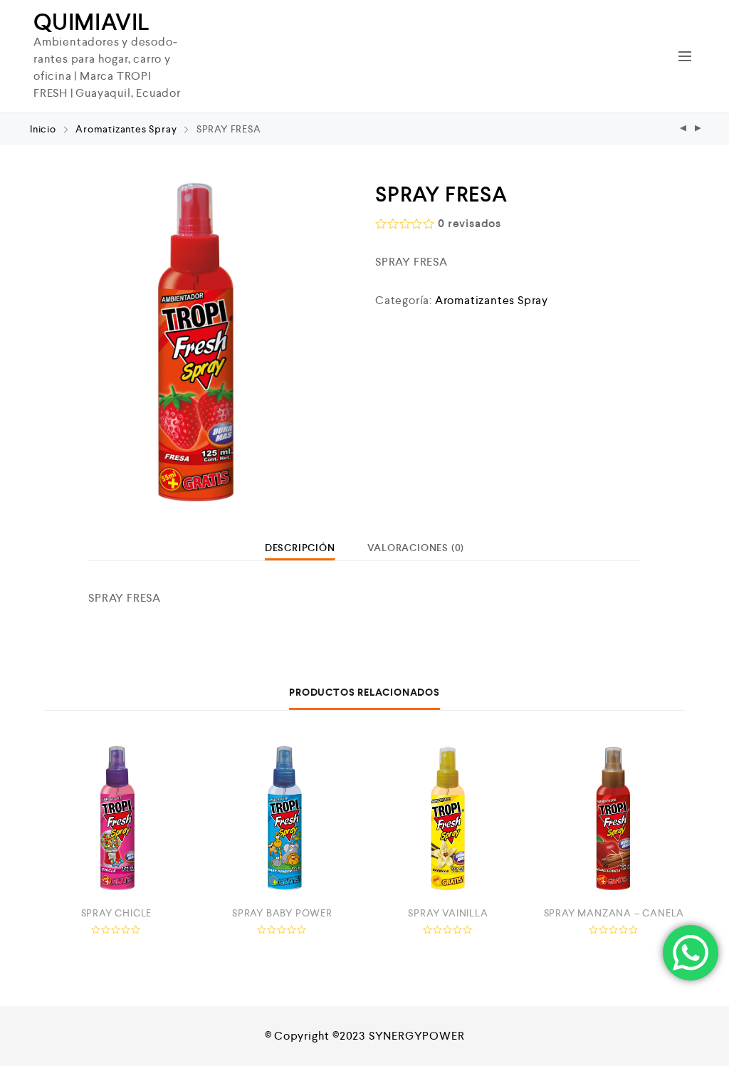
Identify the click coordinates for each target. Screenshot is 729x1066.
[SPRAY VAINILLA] (448, 818)
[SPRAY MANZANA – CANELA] (614, 818)
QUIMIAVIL (91, 22)
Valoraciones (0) (415, 547)
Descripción (300, 547)
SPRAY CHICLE (116, 912)
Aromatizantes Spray (126, 128)
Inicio (43, 128)
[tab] (300, 547)
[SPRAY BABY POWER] (282, 818)
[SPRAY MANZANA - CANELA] (698, 129)
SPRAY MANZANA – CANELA (614, 912)
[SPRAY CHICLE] (683, 129)
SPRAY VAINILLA (448, 912)
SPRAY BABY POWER (282, 912)
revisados (469, 223)
